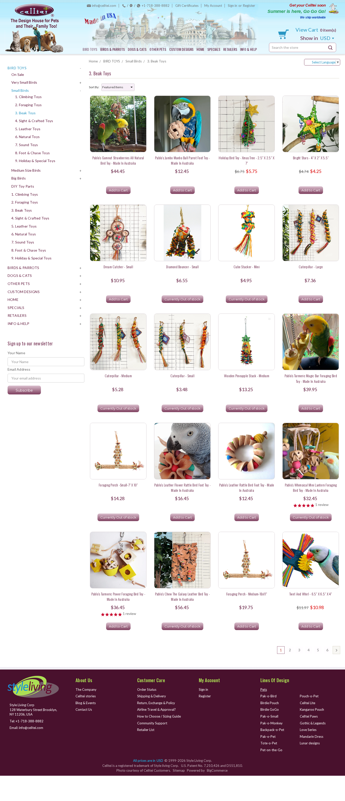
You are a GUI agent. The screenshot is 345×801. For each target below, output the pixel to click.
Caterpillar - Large (311, 266)
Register (249, 5)
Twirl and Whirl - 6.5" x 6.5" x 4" (310, 593)
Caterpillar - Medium (118, 375)
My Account (213, 5)
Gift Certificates (187, 5)
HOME (200, 49)
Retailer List (145, 730)
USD (315, 38)
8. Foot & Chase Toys (32, 153)
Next (336, 650)
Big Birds (18, 178)
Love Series (308, 730)
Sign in (232, 5)
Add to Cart (118, 190)
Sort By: (94, 87)
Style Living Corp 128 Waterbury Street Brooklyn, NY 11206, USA (33, 709)
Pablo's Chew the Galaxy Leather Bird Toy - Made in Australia (182, 596)
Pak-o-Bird (268, 696)
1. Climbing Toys (28, 97)
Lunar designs (310, 743)
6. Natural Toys (27, 137)
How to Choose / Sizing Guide (159, 716)
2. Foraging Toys (28, 105)
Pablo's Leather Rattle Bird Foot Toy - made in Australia (246, 487)
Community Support (152, 723)
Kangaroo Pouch (312, 709)
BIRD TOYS (90, 49)
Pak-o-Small (269, 716)
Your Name (16, 353)
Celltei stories (86, 696)
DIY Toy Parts (22, 186)
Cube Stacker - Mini (247, 266)
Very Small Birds (24, 82)
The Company (86, 689)
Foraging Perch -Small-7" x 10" (118, 484)
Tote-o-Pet (268, 743)
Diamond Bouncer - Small (182, 266)
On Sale (17, 74)
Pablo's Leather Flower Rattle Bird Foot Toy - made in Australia (182, 487)
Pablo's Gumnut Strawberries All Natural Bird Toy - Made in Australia (118, 160)
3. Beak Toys (25, 113)
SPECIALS (213, 49)
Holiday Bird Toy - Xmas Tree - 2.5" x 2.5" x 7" (246, 160)
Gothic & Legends (313, 723)
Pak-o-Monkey (271, 723)
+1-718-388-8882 (155, 5)
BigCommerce (217, 770)
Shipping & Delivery (151, 696)
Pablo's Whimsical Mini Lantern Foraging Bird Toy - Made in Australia (311, 487)
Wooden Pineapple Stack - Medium (246, 375)
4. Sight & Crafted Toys (34, 121)
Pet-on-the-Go (271, 750)
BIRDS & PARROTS (112, 49)
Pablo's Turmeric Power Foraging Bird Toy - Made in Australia (118, 596)
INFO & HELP (248, 49)
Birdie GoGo (269, 709)
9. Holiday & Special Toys (35, 161)
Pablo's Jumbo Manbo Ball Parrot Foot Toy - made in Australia (182, 160)
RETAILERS (230, 49)
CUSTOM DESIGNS (181, 49)
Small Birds (20, 90)
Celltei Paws (309, 716)
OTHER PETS (158, 49)
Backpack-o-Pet (272, 730)
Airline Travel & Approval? (156, 709)
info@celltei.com (104, 5)
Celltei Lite (307, 703)
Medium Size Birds (26, 170)
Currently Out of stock (182, 299)
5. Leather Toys (27, 129)
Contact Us (84, 709)
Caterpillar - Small (182, 375)
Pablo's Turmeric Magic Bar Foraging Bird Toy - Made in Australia (311, 378)
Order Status (146, 689)
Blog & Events (86, 703)
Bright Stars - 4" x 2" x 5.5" (311, 157)
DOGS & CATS (137, 49)
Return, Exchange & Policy (156, 703)
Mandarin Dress (311, 737)
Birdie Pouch (269, 703)
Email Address (19, 369)
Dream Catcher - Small (118, 266)
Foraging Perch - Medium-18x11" (246, 593)
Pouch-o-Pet (309, 696)
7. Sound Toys (26, 145)
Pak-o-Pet (268, 737)
